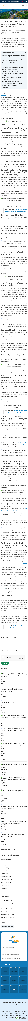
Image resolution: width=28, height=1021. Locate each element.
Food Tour (4, 888)
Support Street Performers (9, 69)
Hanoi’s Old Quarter (21, 443)
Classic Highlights (6, 859)
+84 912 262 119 (9, 951)
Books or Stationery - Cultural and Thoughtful (11, 78)
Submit (5, 663)
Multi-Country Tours (6, 882)
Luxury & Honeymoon (7, 871)
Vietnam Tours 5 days (7, 903)
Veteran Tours (5, 885)
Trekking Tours (5, 865)
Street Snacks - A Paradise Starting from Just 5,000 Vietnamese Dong (13, 59)
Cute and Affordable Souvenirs (10, 65)
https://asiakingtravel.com (12, 958)
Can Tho (15, 511)
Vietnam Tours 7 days (7, 906)
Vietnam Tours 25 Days (7, 917)
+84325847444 (9, 947)
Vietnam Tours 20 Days (7, 914)
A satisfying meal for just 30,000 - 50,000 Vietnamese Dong (13, 56)
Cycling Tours (5, 862)
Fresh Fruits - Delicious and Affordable (12, 71)
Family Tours (4, 873)
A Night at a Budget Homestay (10, 81)
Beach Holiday (5, 868)
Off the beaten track (7, 879)
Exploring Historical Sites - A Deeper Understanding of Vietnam (12, 84)
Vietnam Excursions (6, 900)
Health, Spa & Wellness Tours (9, 891)
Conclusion (5, 87)
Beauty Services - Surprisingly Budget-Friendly (12, 74)
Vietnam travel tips (7, 926)
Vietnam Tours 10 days (7, 909)
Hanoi (5, 142)
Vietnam (3, 95)
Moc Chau (7, 511)
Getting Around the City (8, 63)
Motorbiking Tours (6, 876)
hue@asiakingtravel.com (12, 954)
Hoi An (25, 445)
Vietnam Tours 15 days (7, 912)
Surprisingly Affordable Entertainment (12, 67)
